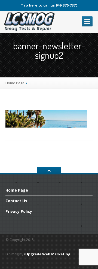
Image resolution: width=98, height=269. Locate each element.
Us (16, 200)
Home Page (14, 82)
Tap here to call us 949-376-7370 (49, 5)
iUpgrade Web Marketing (47, 254)
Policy (18, 211)
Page (16, 190)
